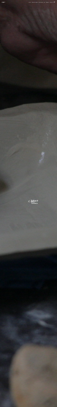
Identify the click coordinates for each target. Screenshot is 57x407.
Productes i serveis (35, 2)
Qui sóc (30, 2)
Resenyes (47, 2)
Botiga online (41, 2)
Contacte (51, 2)
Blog (44, 2)
